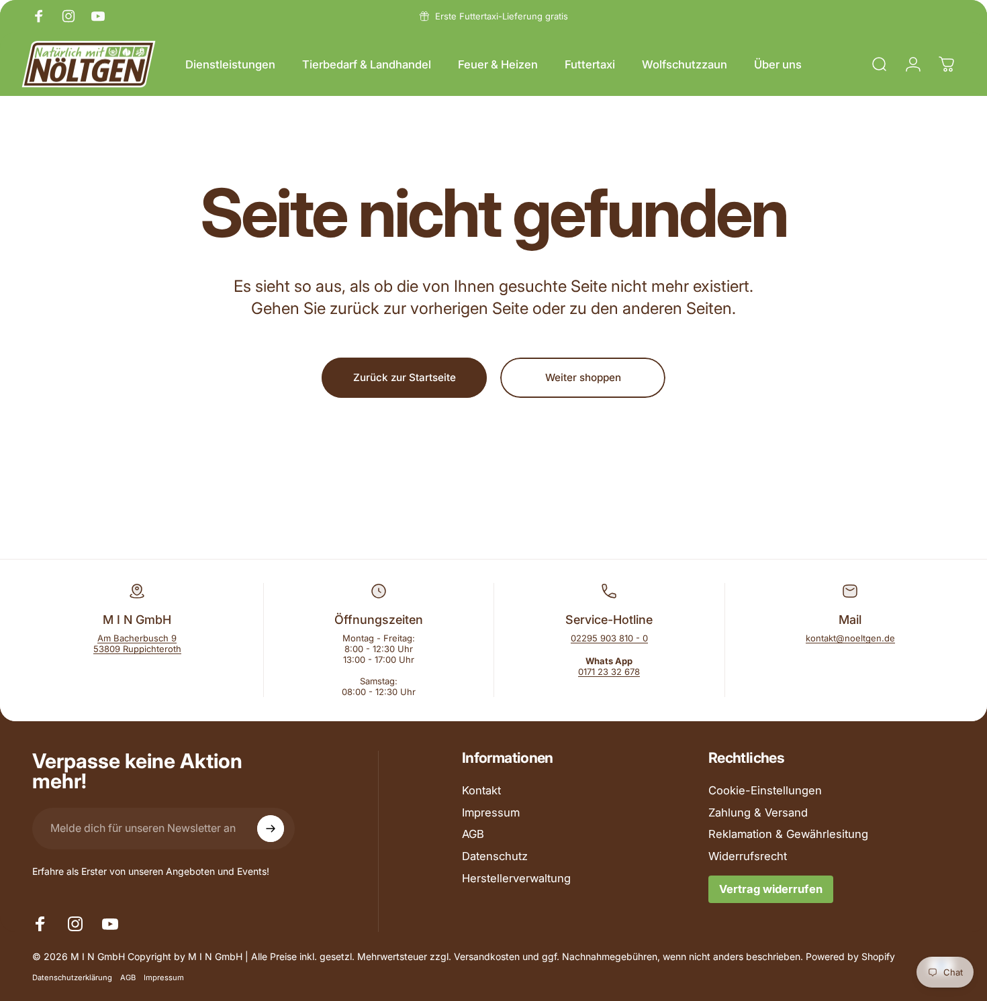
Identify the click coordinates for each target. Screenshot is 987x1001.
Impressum (491, 812)
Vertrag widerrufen (770, 889)
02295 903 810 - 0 (609, 638)
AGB (473, 834)
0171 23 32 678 (609, 671)
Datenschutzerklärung (72, 977)
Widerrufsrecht (747, 856)
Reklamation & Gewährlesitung (788, 834)
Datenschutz (495, 856)
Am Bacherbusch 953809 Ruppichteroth (137, 643)
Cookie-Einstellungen (765, 790)
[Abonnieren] (270, 828)
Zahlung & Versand (758, 812)
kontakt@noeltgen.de (850, 638)
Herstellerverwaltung (516, 879)
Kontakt (481, 790)
